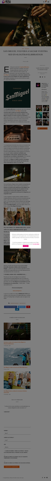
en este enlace (36, 244)
